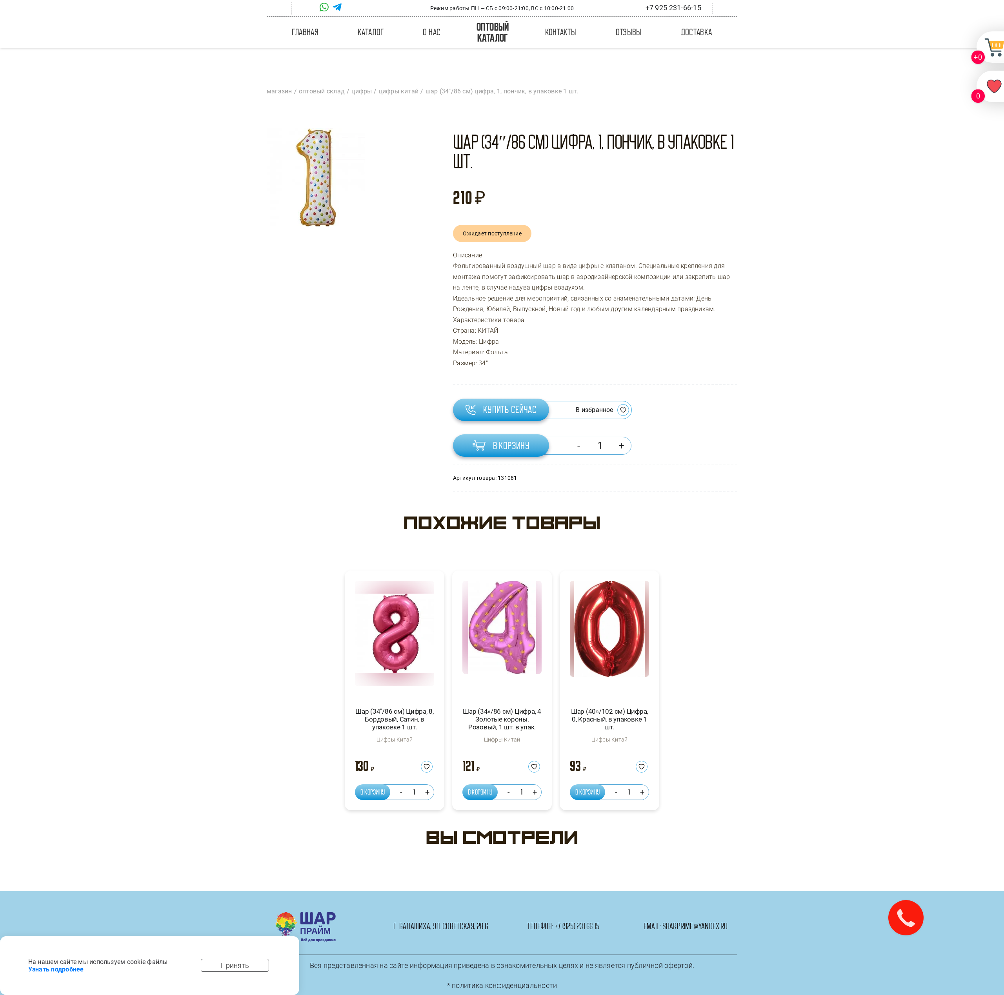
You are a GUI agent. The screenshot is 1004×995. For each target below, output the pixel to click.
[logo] (305, 914)
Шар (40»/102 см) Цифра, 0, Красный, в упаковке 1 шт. (609, 719)
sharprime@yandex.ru (695, 926)
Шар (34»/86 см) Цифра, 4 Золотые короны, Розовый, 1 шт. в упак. (502, 719)
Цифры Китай (394, 739)
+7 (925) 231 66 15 (577, 926)
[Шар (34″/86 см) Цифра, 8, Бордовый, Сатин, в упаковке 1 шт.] (394, 637)
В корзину (511, 446)
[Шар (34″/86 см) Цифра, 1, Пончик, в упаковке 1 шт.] (316, 177)
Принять (235, 965)
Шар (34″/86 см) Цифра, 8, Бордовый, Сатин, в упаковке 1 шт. (394, 719)
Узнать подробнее (56, 969)
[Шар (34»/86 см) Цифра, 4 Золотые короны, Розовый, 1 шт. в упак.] (502, 637)
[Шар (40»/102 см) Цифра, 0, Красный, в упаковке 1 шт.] (609, 637)
